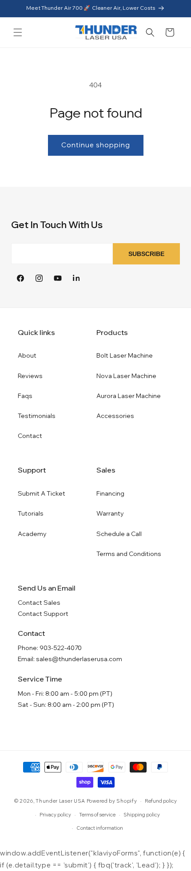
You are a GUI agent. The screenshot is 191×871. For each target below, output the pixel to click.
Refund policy (161, 801)
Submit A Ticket (41, 493)
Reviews (30, 376)
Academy (32, 534)
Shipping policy (141, 815)
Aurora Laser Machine (128, 396)
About (27, 355)
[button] (18, 32)
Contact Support (43, 614)
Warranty (110, 513)
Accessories (115, 416)
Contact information (99, 828)
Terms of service (97, 815)
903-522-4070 (61, 648)
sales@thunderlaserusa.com (79, 659)
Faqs (25, 396)
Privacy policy (55, 815)
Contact (30, 436)
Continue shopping (95, 145)
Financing (110, 493)
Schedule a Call (119, 534)
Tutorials (31, 513)
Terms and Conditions (128, 554)
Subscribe (146, 253)
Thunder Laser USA (60, 801)
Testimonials (37, 416)
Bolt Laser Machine (124, 355)
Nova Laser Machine (126, 376)
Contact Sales (39, 603)
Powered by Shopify (112, 801)
